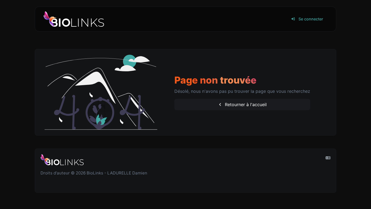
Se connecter (310, 19)
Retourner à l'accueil (245, 104)
